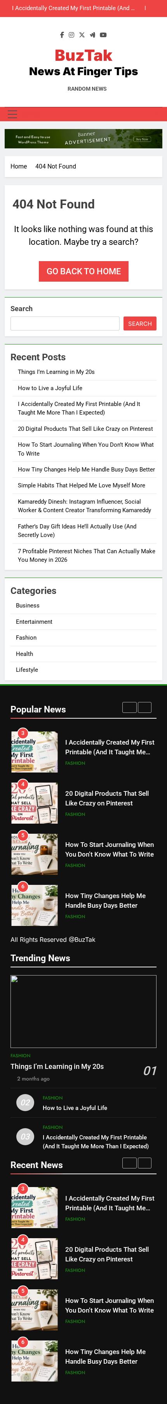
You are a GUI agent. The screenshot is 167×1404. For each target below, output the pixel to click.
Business (28, 605)
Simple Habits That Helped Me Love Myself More (81, 485)
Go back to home (84, 271)
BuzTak (83, 55)
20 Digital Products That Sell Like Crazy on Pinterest (79, 8)
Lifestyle (27, 669)
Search (21, 309)
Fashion (26, 637)
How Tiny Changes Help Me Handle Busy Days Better (86, 469)
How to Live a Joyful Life (50, 388)
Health (24, 653)
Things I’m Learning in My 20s (56, 371)
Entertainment (34, 621)
